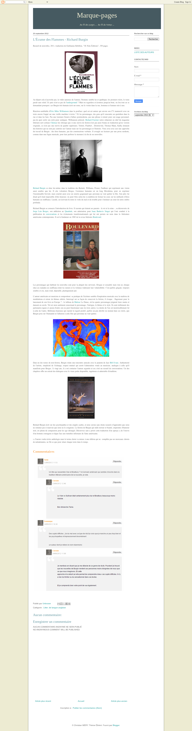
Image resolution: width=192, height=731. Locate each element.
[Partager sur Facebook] (66, 603)
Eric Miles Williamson (59, 111)
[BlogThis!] (61, 603)
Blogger (116, 725)
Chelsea (54, 122)
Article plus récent (43, 701)
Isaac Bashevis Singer (101, 211)
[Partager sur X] (64, 603)
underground (72, 102)
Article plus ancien (119, 701)
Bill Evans (114, 362)
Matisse (77, 302)
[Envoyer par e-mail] (58, 603)
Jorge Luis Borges (40, 211)
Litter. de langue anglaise (54, 607)
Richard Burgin (39, 188)
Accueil (81, 701)
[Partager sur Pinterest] (69, 603)
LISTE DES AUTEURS (144, 52)
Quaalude (68, 211)
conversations (51, 214)
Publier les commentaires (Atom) (87, 708)
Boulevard (97, 217)
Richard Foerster (92, 120)
